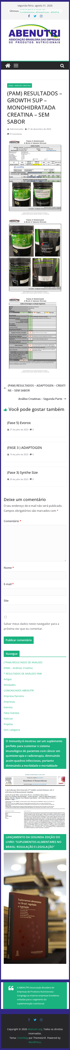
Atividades (10, 684)
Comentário (12, 521)
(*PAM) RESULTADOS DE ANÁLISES (23, 662)
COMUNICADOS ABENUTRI (19, 690)
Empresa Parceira (14, 696)
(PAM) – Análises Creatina (18, 668)
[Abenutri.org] (8, 65)
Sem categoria (12, 729)
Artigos (8, 679)
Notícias (8, 718)
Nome (9, 568)
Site (6, 600)
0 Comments (16, 133)
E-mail (9, 584)
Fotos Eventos (11, 713)
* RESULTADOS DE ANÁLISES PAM (23, 673)
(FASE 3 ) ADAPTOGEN (24, 447)
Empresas (9, 701)
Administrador (16, 129)
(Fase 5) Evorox (19, 422)
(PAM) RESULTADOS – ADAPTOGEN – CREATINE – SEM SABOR (36, 388)
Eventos (8, 707)
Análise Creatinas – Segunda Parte (40, 399)
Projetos (8, 724)
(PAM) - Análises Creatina (19, 85)
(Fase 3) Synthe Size (22, 472)
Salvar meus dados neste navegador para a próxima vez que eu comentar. (31, 626)
